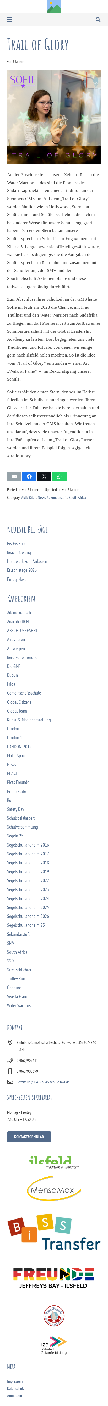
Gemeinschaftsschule (24, 693)
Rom (10, 800)
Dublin (12, 675)
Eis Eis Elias (16, 543)
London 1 (14, 737)
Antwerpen (16, 648)
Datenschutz (16, 1388)
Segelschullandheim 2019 (28, 871)
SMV (10, 943)
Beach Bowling (19, 552)
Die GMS (14, 666)
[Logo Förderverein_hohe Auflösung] (54, 1316)
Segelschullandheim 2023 (28, 889)
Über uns (14, 988)
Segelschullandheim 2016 (28, 845)
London (13, 729)
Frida (11, 684)
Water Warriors (19, 1005)
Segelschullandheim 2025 (28, 907)
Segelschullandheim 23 (26, 925)
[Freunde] (54, 1277)
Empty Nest (16, 579)
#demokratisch (19, 613)
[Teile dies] (29, 476)
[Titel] (54, 6)
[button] (9, 19)
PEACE (12, 773)
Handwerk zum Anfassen (27, 561)
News (42, 497)
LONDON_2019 (19, 747)
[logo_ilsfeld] (54, 1162)
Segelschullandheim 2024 (28, 898)
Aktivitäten (28, 497)
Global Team (17, 711)
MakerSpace (16, 755)
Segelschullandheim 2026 (28, 916)
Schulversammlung (22, 827)
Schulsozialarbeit (21, 818)
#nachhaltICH (18, 622)
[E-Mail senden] (14, 476)
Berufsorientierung (22, 657)
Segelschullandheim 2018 (28, 863)
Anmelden (14, 1395)
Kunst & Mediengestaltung (29, 720)
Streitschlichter (19, 970)
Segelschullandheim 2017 (28, 854)
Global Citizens (19, 702)
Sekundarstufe (57, 497)
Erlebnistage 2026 (22, 570)
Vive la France (18, 997)
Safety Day (15, 809)
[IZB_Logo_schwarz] (54, 1345)
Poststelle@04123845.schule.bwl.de (43, 1081)
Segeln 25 (15, 836)
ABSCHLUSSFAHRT (22, 630)
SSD (10, 961)
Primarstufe (16, 791)
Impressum (15, 1381)
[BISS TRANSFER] (54, 1231)
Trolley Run (16, 979)
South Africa (77, 497)
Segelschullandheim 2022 (28, 880)
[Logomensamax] (54, 1188)
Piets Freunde (18, 782)
